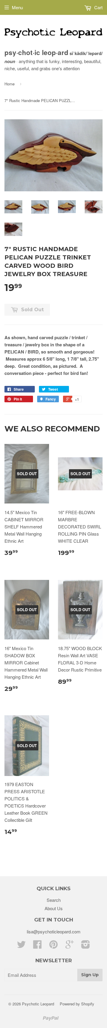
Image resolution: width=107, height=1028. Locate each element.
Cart (98, 7)
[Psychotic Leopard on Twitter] (21, 946)
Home (9, 84)
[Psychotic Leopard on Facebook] (37, 946)
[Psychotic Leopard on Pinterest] (53, 946)
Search (54, 900)
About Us (54, 908)
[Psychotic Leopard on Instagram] (85, 946)
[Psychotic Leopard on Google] (69, 946)
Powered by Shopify (77, 1004)
